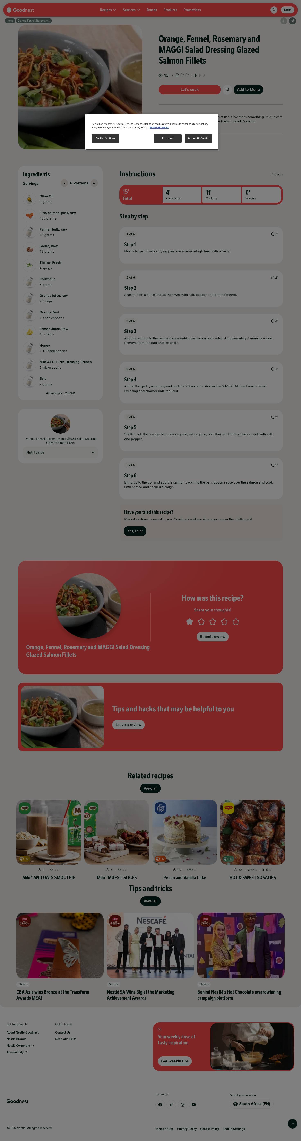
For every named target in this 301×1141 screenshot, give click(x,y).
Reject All (167, 138)
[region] (151, 132)
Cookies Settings (105, 138)
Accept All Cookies (198, 138)
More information (159, 127)
